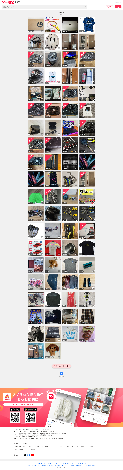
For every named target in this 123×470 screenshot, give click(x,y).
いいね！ (41, 31)
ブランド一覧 (83, 446)
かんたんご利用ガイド (19, 449)
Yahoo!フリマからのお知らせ (35, 446)
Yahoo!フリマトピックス (51, 446)
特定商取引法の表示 (76, 465)
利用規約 (57, 465)
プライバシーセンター (47, 465)
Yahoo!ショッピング (69, 463)
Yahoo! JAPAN (117, 2)
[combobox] (44, 7)
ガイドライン (65, 465)
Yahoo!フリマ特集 (64, 446)
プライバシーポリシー (33, 465)
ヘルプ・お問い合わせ (89, 465)
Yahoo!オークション (54, 463)
